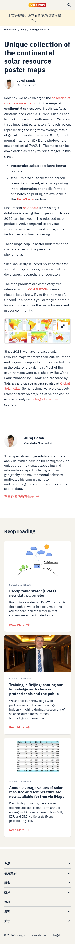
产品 (7, 864)
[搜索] (69, 5)
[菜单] (5, 4)
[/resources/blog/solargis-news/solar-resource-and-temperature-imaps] (37, 756)
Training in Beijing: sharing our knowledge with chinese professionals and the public (35, 689)
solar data (30, 208)
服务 (7, 883)
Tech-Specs (25, 199)
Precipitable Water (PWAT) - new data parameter (33, 593)
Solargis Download (45, 399)
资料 (7, 911)
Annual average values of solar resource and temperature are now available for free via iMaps (36, 792)
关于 (7, 921)
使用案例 (10, 873)
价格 (7, 902)
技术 (7, 892)
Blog (23, 29)
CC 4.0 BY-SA (38, 289)
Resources (10, 29)
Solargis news (38, 29)
